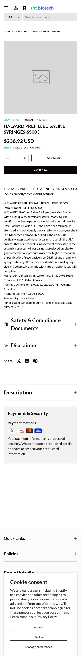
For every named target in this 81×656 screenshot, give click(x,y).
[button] (24, 8)
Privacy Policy (47, 617)
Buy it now (40, 169)
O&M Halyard (12, 119)
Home (7, 31)
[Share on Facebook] (27, 361)
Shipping (9, 147)
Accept (38, 627)
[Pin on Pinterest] (35, 361)
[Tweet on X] (19, 361)
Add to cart (54, 157)
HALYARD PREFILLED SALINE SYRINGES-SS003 (37, 31)
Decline (39, 637)
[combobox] (40, 17)
